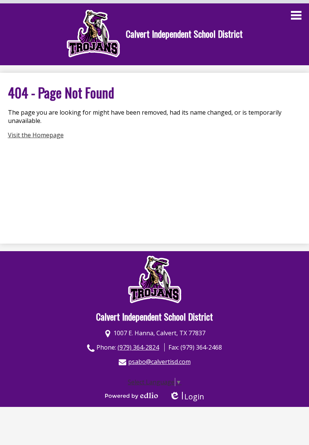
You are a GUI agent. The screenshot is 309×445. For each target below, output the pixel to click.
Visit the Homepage (36, 135)
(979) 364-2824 (138, 347)
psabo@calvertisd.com (159, 362)
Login (186, 396)
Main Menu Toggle (296, 15)
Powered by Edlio (131, 395)
